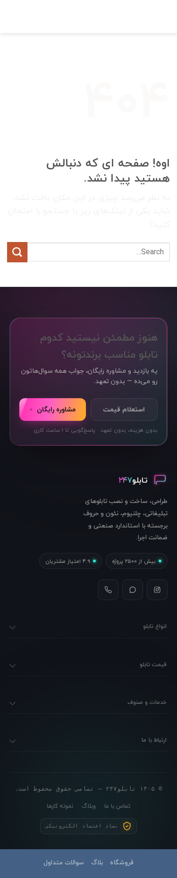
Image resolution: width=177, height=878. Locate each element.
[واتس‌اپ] (132, 589)
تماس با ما (117, 806)
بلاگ (97, 862)
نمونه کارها (60, 806)
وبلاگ (89, 806)
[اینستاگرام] (157, 589)
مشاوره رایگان (56, 409)
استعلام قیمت (124, 409)
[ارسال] (17, 252)
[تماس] (108, 589)
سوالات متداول (63, 862)
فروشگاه (122, 862)
